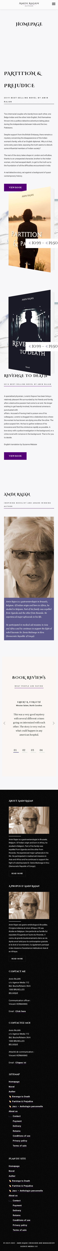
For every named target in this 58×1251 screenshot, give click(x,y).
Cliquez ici (21, 1062)
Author (12, 1091)
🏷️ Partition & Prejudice (21, 1101)
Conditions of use (21, 1136)
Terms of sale (20, 1146)
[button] (53, 4)
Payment (17, 1121)
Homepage (14, 1081)
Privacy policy (20, 1141)
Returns (17, 1131)
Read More (17, 873)
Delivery (17, 1126)
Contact (17, 1116)
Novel (12, 1086)
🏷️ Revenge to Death (19, 1096)
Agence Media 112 (29, 1246)
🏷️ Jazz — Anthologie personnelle (26, 1106)
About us (13, 1111)
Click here (21, 1011)
